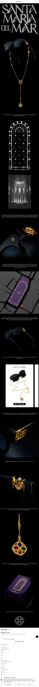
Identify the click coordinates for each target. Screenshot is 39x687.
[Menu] (1, 1)
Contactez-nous (3, 663)
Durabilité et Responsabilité (5, 649)
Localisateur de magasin (4, 647)
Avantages (2, 674)
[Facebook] (16, 641)
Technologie (3, 652)
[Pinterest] (23, 641)
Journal (2, 655)
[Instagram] (17, 641)
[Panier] (38, 2)
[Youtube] (19, 641)
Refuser (29, 684)
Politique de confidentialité (8, 681)
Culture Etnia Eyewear (4, 669)
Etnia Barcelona (3, 646)
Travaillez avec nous (4, 672)
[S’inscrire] (37, 637)
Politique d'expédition (4, 660)
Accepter (19, 684)
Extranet (2, 671)
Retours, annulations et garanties (6, 661)
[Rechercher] (3, 2)
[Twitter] (21, 641)
